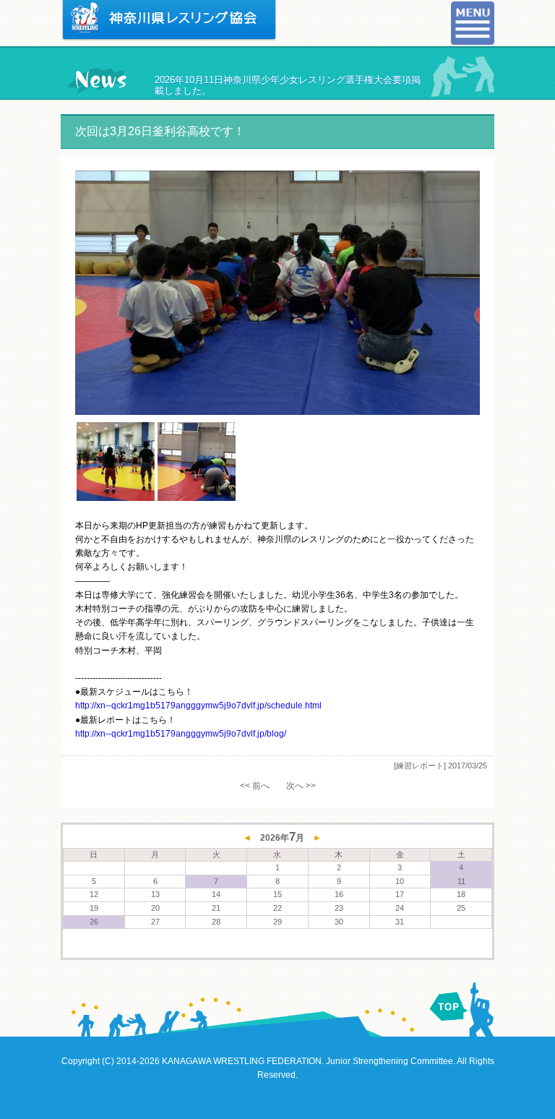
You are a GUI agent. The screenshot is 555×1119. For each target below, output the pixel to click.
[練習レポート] (420, 765)
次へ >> (301, 786)
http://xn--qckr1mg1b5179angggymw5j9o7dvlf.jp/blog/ (180, 734)
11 (461, 881)
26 (94, 921)
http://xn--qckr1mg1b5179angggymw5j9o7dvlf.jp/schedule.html (198, 705)
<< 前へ (255, 786)
